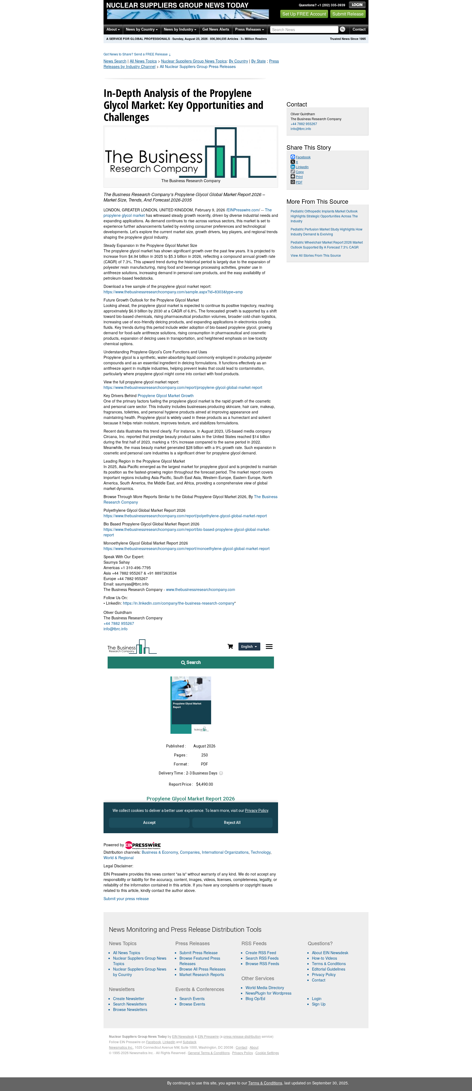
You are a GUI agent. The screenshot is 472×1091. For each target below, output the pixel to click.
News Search (115, 61)
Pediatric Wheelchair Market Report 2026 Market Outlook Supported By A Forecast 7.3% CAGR (327, 244)
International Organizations (225, 852)
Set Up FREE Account (304, 14)
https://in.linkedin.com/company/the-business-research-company (178, 603)
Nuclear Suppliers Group (194, 61)
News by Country (141, 29)
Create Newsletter (128, 998)
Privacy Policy (324, 974)
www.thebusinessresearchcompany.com (200, 589)
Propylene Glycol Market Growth (166, 395)
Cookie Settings (267, 1052)
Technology (260, 852)
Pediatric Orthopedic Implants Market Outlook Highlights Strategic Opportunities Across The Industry (324, 216)
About (112, 29)
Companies (190, 852)
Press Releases (248, 29)
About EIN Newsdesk (330, 952)
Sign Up (319, 1004)
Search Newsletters (130, 1004)
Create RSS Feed (261, 952)
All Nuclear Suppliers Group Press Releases (198, 66)
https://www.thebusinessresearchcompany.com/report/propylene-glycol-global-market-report (183, 387)
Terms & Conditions (329, 963)
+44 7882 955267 (119, 623)
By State (258, 61)
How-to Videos (324, 958)
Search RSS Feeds (262, 958)
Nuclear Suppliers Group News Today (177, 5)
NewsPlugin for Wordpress (268, 993)
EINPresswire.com (243, 209)
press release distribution (242, 1036)
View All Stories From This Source (316, 255)
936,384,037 (218, 39)
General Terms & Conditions (209, 1052)
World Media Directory (265, 987)
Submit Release (348, 14)
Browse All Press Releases (202, 969)
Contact (359, 29)
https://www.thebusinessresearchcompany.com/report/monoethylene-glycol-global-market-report (187, 548)
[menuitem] (140, 960)
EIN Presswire (208, 1036)
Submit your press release (126, 898)
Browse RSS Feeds (262, 963)
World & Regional (119, 857)
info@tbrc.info (116, 628)
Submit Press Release (198, 952)
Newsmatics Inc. (121, 1047)
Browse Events (192, 1004)
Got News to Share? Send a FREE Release (137, 54)
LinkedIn (169, 1041)
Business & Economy (160, 852)
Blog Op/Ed (255, 998)
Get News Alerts (215, 29)
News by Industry (179, 29)
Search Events (192, 998)
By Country (238, 61)
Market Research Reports (201, 974)
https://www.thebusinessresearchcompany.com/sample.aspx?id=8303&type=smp (173, 291)
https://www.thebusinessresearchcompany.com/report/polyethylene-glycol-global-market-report (185, 515)
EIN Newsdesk (183, 1036)
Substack (189, 1041)
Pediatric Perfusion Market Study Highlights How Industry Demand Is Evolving (326, 231)
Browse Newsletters (130, 1009)
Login (316, 998)
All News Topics (143, 61)
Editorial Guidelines (328, 969)
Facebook (153, 1041)
